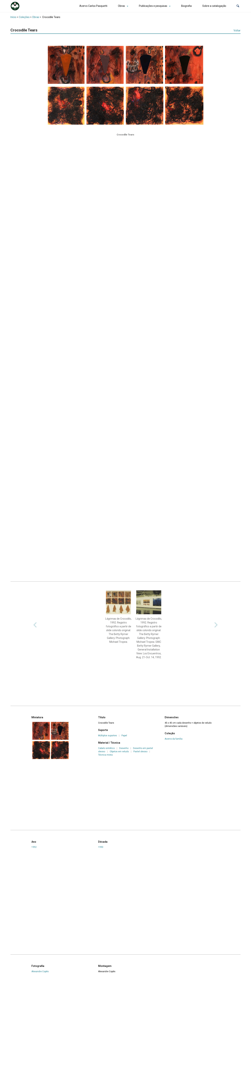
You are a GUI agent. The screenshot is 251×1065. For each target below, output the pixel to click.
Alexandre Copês (40, 971)
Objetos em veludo (119, 751)
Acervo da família (173, 739)
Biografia (186, 5)
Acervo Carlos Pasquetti (93, 5)
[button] (238, 6)
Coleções (24, 17)
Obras (121, 5)
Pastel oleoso (140, 751)
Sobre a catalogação (214, 5)
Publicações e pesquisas (153, 5)
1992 (34, 847)
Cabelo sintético (106, 748)
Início (13, 17)
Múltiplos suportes (107, 735)
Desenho (123, 748)
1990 (100, 847)
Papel (124, 735)
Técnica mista (105, 755)
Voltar (237, 30)
